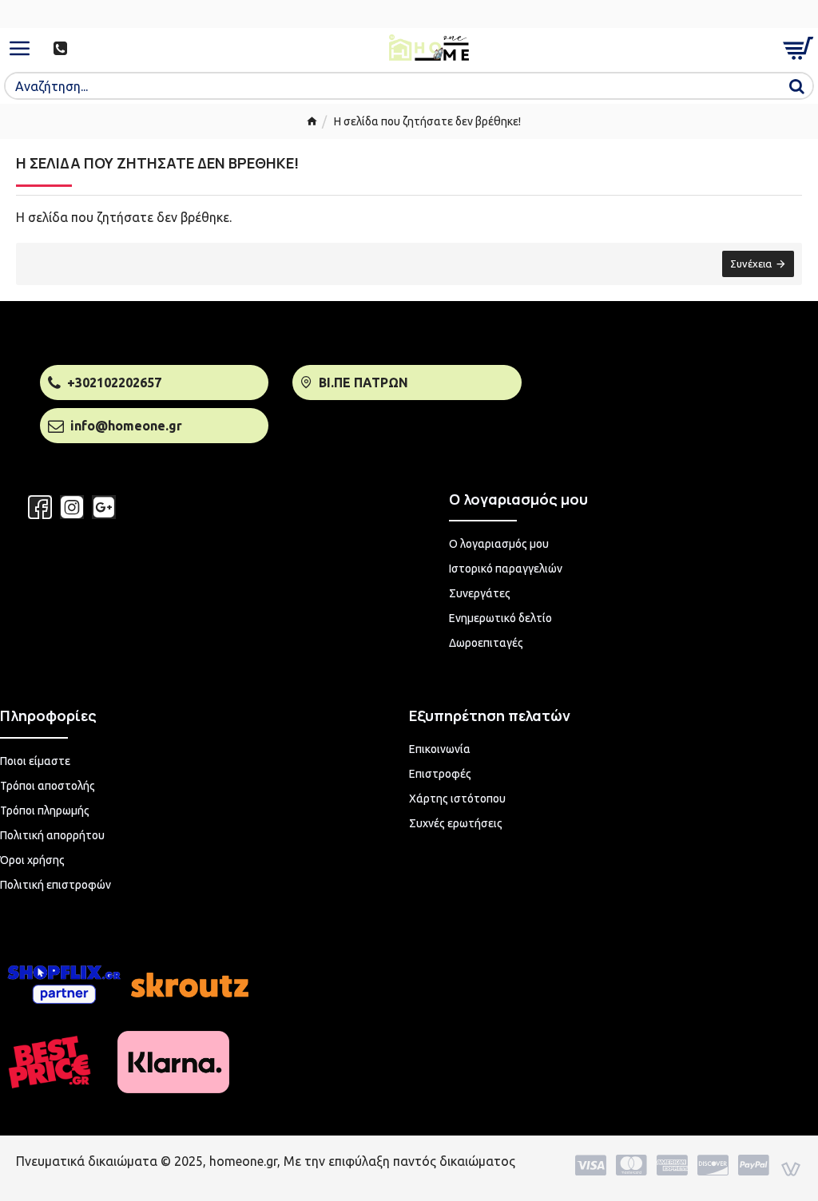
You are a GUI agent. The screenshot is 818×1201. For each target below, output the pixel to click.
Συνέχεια (751, 263)
